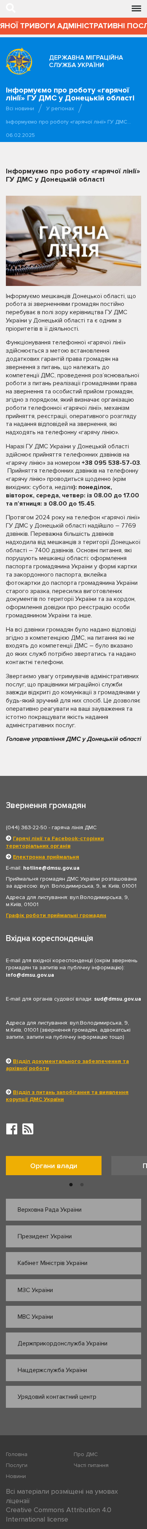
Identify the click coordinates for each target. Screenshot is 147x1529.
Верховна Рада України (50, 1210)
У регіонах (60, 108)
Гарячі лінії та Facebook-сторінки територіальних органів (55, 842)
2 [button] (82, 1185)
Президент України (45, 1236)
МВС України (35, 1317)
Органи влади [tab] (53, 1165)
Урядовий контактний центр (57, 1397)
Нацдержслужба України (52, 1370)
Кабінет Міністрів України (52, 1263)
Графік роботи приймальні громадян (56, 915)
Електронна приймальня (46, 857)
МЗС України (35, 1290)
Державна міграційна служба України (86, 61)
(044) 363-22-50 (26, 827)
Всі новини (20, 108)
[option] (58, 1167)
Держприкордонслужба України (62, 1343)
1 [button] (71, 1185)
